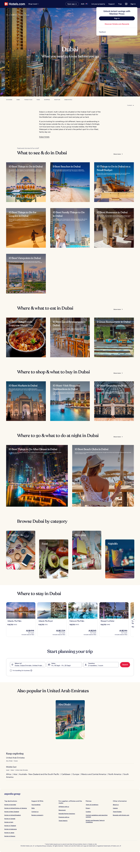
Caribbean (65, 774)
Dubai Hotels (68, 99)
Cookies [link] (88, 811)
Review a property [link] (37, 815)
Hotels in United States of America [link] (15, 808)
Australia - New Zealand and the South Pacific (39, 774)
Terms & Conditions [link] (92, 804)
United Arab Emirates (17, 15)
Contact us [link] (35, 811)
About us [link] (116, 804)
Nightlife (57, 99)
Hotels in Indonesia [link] (10, 829)
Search (125, 665)
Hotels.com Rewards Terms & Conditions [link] (95, 821)
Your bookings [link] (36, 804)
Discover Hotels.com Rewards (117, 24)
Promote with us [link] (64, 817)
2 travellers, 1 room (95, 665)
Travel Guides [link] (117, 811)
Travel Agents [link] (63, 820)
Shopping (47, 99)
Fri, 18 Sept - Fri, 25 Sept (61, 665)
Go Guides (9, 99)
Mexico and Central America (93, 774)
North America (114, 774)
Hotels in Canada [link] (9, 818)
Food (38, 99)
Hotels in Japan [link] (9, 832)
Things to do (28, 99)
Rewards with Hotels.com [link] (121, 815)
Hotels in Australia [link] (10, 804)
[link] (116, 32)
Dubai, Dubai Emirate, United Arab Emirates (30, 665)
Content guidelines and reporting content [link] (96, 816)
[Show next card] (134, 619)
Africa (8, 774)
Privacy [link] (88, 808)
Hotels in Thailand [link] (10, 825)
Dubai (18, 99)
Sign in (133, 4)
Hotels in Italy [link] (8, 822)
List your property (98, 4)
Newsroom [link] (62, 810)
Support (111, 4)
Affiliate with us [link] (64, 806)
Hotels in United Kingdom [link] (12, 815)
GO (7, 15)
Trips (120, 4)
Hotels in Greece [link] (9, 836)
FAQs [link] (33, 808)
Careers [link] (115, 808)
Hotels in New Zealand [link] (11, 811)
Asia (15, 774)
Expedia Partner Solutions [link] (67, 813)
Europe (76, 774)
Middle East (11, 767)
